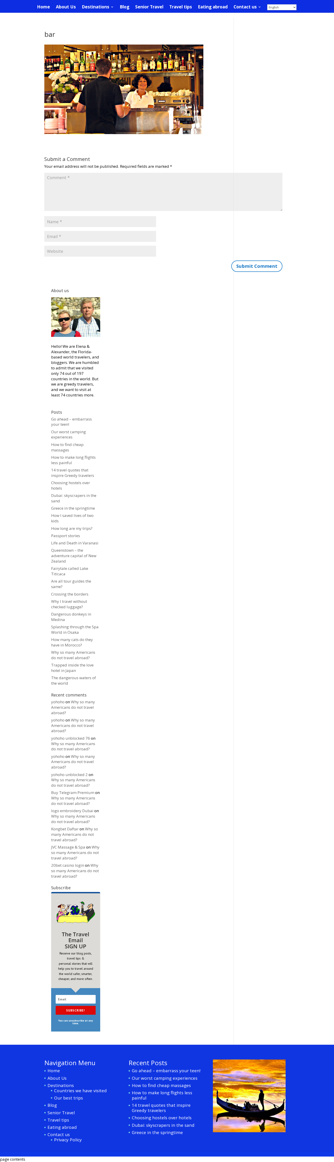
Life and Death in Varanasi (74, 543)
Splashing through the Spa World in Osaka (75, 629)
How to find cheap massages (67, 447)
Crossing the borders (69, 594)
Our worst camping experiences (68, 434)
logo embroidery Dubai (72, 810)
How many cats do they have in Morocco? (72, 642)
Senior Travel (149, 7)
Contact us (245, 7)
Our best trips (68, 1098)
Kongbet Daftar (65, 828)
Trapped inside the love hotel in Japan (72, 667)
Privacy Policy (68, 1140)
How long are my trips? (71, 528)
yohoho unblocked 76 (70, 738)
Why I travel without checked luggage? (69, 604)
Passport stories (65, 535)
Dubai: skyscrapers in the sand (163, 1125)
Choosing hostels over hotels (162, 1118)
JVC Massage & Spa (68, 847)
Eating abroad (213, 7)
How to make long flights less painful (162, 1095)
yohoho (58, 701)
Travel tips (180, 7)
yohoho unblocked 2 (69, 774)
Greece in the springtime (73, 508)
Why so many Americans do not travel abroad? (73, 655)
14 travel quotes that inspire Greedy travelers (72, 472)
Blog (124, 7)
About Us (66, 7)
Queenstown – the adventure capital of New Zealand (73, 556)
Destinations (95, 7)
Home (43, 7)
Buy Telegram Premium (72, 792)
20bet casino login (67, 865)
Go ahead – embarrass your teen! (166, 1071)
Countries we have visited (80, 1091)
